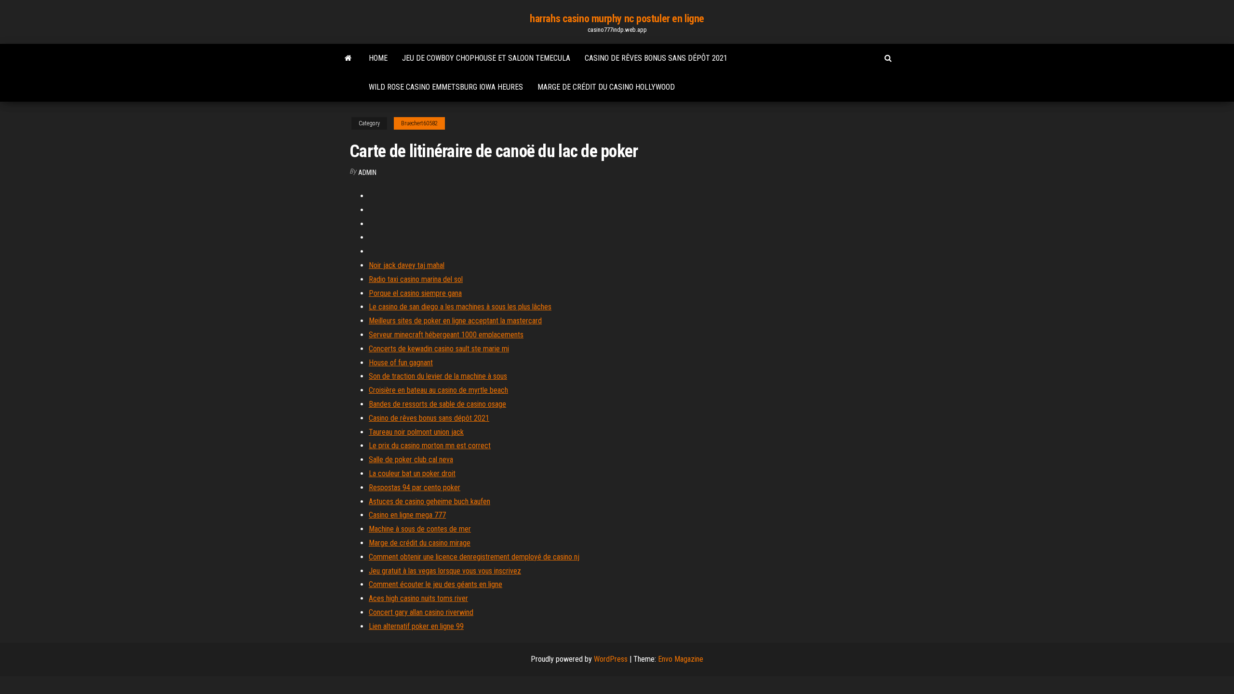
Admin (367, 172)
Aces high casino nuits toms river (418, 598)
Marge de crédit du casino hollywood (606, 87)
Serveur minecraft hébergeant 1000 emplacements (446, 334)
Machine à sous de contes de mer (420, 529)
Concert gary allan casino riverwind (421, 612)
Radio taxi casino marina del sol (416, 279)
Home (378, 58)
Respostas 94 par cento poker (414, 487)
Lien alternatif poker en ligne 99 (416, 626)
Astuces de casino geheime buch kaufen (429, 501)
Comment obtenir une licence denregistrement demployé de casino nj (474, 556)
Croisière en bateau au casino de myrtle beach (438, 390)
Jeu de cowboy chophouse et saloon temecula (486, 58)
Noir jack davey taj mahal (406, 265)
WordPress (611, 659)
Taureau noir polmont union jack (416, 432)
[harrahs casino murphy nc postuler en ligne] (348, 58)
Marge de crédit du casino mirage (419, 542)
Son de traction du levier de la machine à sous (438, 376)
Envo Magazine (680, 659)
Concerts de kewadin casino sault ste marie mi (439, 348)
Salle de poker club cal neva (411, 459)
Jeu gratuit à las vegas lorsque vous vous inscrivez (445, 570)
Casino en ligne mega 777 (407, 515)
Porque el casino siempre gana (415, 293)
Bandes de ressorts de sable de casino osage (437, 404)
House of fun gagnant (401, 362)
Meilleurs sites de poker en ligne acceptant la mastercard (455, 320)
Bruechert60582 (419, 123)
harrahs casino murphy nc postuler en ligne (617, 19)
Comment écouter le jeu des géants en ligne (435, 584)
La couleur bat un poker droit (412, 473)
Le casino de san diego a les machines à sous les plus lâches (460, 306)
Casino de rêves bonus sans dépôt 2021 (656, 58)
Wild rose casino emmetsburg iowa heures (446, 87)
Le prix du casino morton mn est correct (430, 445)
